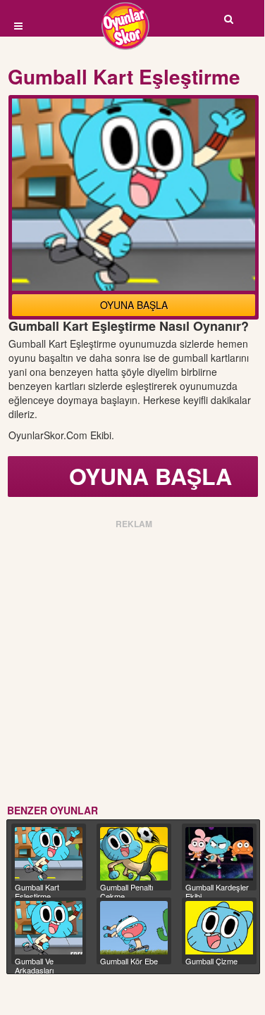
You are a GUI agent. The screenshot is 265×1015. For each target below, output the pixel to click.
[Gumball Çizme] (219, 927)
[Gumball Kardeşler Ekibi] (219, 854)
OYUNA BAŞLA (134, 305)
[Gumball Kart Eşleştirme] (48, 854)
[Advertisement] (132, 664)
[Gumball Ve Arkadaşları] (48, 927)
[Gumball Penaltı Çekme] (134, 854)
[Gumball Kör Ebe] (134, 927)
